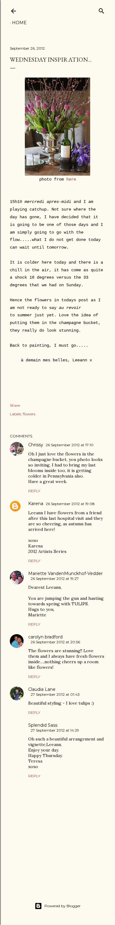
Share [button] (15, 405)
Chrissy (35, 444)
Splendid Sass (42, 725)
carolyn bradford (45, 637)
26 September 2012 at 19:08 (70, 503)
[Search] (101, 10)
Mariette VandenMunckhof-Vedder (65, 573)
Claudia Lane (42, 689)
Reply (34, 491)
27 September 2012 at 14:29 (55, 730)
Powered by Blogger (62, 906)
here (71, 179)
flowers (29, 414)
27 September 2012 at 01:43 (55, 694)
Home (19, 22)
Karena (35, 503)
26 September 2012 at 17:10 (70, 445)
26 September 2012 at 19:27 (55, 578)
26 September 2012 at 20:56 (55, 642)
